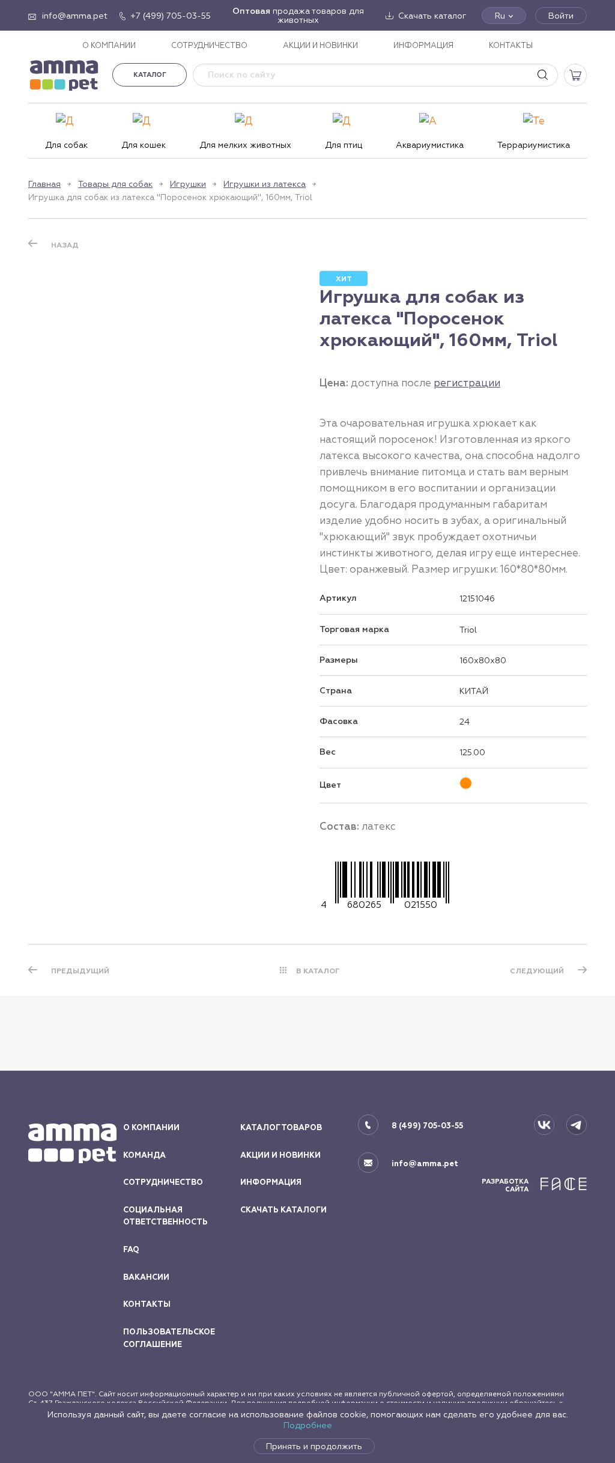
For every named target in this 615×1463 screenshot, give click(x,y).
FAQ (131, 1250)
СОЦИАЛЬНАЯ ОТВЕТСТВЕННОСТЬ (165, 1216)
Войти (561, 15)
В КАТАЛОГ (318, 971)
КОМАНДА (144, 1155)
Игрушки (188, 184)
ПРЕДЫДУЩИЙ (80, 971)
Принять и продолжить (314, 1446)
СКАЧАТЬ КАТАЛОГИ (283, 1210)
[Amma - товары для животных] (64, 74)
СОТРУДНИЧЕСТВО (209, 45)
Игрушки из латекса (264, 184)
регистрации (467, 383)
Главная (44, 184)
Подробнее (307, 1425)
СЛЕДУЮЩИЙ (537, 971)
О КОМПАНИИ (109, 45)
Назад (65, 245)
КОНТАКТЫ (511, 45)
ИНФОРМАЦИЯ (423, 45)
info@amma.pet (425, 1164)
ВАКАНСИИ (146, 1277)
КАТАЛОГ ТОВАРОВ (281, 1128)
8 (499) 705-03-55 (427, 1126)
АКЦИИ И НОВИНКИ (320, 45)
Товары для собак (115, 184)
